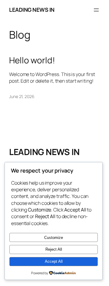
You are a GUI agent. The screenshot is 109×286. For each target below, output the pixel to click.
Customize (53, 237)
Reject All (53, 249)
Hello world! (32, 60)
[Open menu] (96, 10)
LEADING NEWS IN (31, 9)
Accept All (54, 261)
